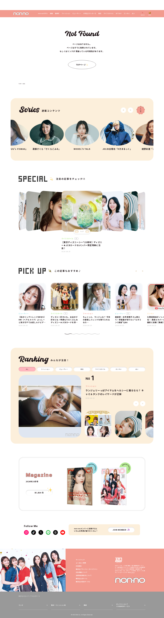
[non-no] (21, 13)
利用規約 (79, 566)
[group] (50, 406)
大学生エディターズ (89, 13)
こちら (132, 572)
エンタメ (127, 13)
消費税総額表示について (84, 575)
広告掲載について (81, 572)
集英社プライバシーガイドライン (87, 569)
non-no (130, 580)
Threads (55, 532)
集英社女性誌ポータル (83, 582)
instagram (26, 532)
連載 (51, 13)
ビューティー (77, 13)
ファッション (66, 13)
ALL (27, 369)
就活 (99, 13)
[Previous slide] (77, 231)
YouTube (62, 532)
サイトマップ (80, 560)
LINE (48, 532)
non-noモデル (43, 13)
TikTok (33, 532)
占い (133, 13)
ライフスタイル (109, 13)
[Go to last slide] (123, 110)
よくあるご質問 (81, 563)
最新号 (57, 13)
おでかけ (119, 13)
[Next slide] (130, 110)
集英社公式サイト (81, 578)
